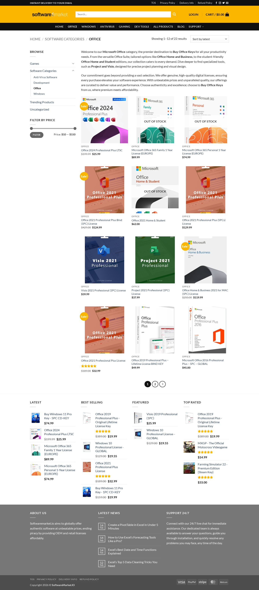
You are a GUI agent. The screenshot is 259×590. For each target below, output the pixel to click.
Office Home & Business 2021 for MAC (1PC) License (205, 292)
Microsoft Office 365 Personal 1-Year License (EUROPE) (204, 151)
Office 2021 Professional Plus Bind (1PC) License (101, 221)
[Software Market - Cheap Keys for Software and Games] (50, 14)
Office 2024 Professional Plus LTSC (101, 150)
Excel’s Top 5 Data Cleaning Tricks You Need (132, 563)
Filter (36, 134)
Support (195, 26)
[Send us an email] (227, 3)
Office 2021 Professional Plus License (103, 360)
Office (72, 26)
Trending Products (42, 102)
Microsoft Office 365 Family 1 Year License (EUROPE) (152, 151)
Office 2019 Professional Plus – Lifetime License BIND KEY (150, 362)
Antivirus (107, 26)
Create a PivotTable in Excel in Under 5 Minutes (133, 526)
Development (41, 82)
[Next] (162, 384)
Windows (89, 26)
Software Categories (64, 39)
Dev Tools (141, 26)
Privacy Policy (167, 2)
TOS (153, 2)
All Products (163, 26)
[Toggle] (73, 63)
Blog (180, 26)
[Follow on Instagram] (220, 3)
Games (34, 63)
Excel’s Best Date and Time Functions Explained (132, 551)
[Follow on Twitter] (223, 3)
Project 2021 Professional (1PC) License (151, 292)
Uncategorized (39, 109)
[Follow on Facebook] (216, 3)
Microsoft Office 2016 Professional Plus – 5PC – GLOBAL (203, 362)
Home (59, 26)
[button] (194, 14)
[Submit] (174, 14)
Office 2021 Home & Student (148, 220)
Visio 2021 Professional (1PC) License (103, 290)
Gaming (124, 26)
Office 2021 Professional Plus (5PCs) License (203, 221)
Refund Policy (205, 2)
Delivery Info (187, 2)
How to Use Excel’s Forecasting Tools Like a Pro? (132, 539)
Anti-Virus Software (45, 77)
